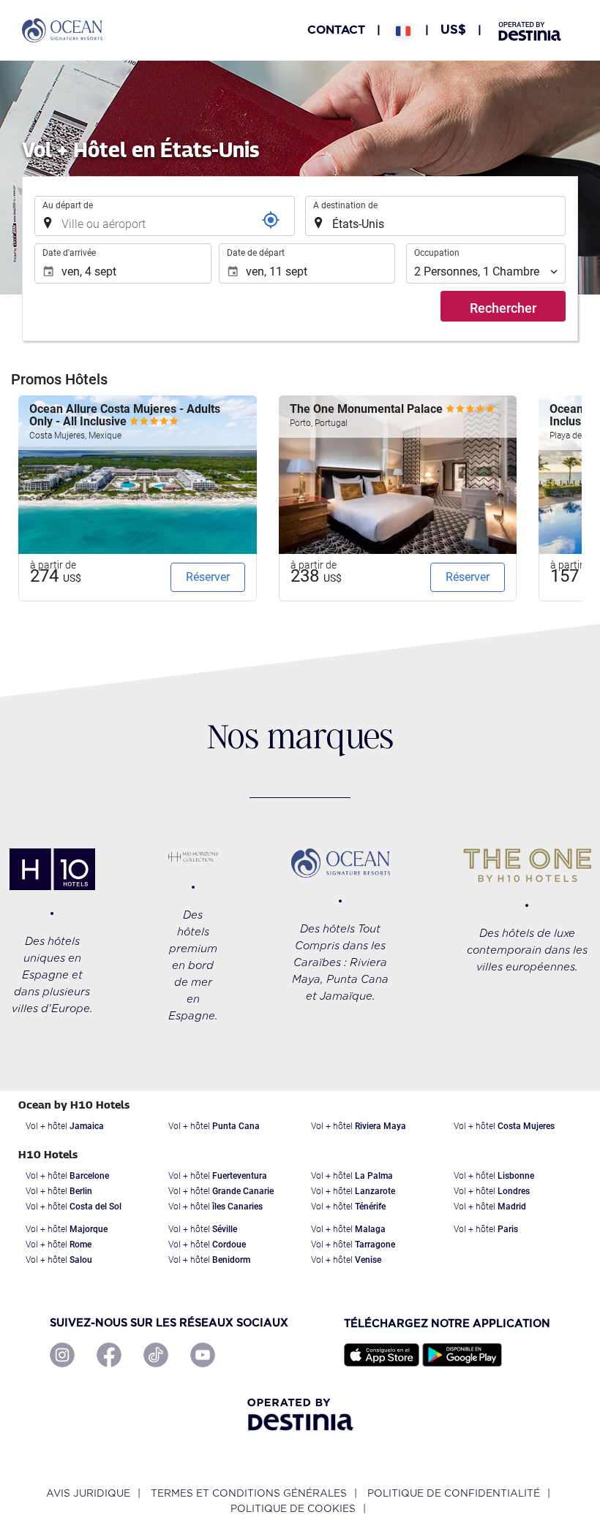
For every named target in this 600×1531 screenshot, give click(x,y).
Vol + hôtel (65, 1126)
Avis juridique (88, 1493)
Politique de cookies (293, 1508)
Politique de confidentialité (453, 1493)
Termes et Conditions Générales (249, 1493)
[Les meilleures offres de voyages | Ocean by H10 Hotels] (62, 30)
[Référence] (270, 219)
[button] (403, 30)
